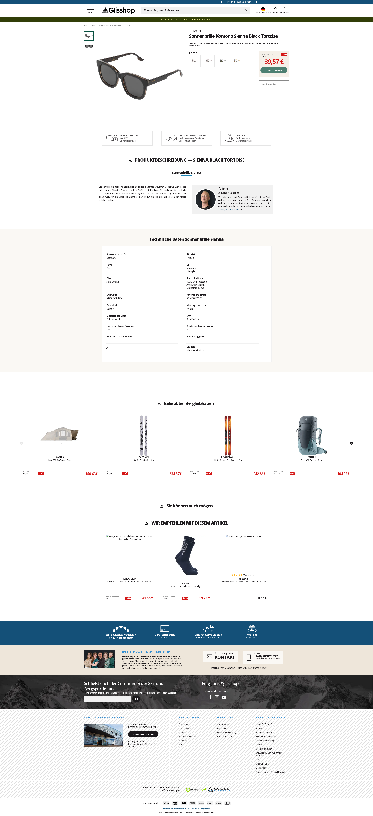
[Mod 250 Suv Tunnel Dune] (59, 435)
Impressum (222, 728)
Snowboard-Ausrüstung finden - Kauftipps (270, 754)
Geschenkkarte (185, 728)
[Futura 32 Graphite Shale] (311, 435)
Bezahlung (183, 724)
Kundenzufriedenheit (265, 732)
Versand (182, 732)
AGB (180, 744)
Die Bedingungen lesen (187, 141)
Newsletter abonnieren (266, 736)
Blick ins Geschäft (224, 736)
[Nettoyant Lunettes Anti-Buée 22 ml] (243, 553)
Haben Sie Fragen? (264, 724)
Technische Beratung (265, 740)
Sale (257, 759)
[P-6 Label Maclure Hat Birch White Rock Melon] (129, 553)
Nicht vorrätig (274, 70)
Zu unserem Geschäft (143, 734)
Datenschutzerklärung (226, 732)
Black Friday (261, 767)
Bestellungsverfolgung (188, 736)
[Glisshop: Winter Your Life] (118, 10)
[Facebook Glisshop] (210, 698)
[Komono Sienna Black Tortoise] (139, 76)
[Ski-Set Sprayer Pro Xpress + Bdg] (227, 435)
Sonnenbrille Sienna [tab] (186, 173)
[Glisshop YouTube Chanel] (224, 698)
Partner (259, 744)
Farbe (193, 52)
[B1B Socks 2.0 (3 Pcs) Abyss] (186, 555)
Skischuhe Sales (263, 763)
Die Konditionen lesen (128, 141)
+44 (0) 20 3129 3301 (228, 209)
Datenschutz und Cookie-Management (192, 808)
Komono (196, 31)
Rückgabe (182, 740)
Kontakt (259, 728)
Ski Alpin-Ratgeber (263, 748)
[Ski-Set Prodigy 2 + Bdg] (143, 435)
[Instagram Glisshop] (217, 698)
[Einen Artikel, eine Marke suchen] (246, 10)
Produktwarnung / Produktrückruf (270, 772)
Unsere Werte (223, 724)
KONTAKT (225, 657)
